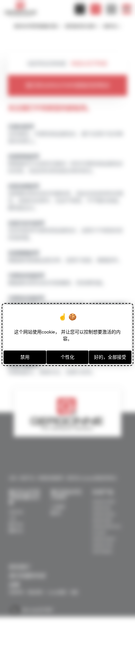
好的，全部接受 (110, 357)
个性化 (67, 357)
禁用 (24, 357)
